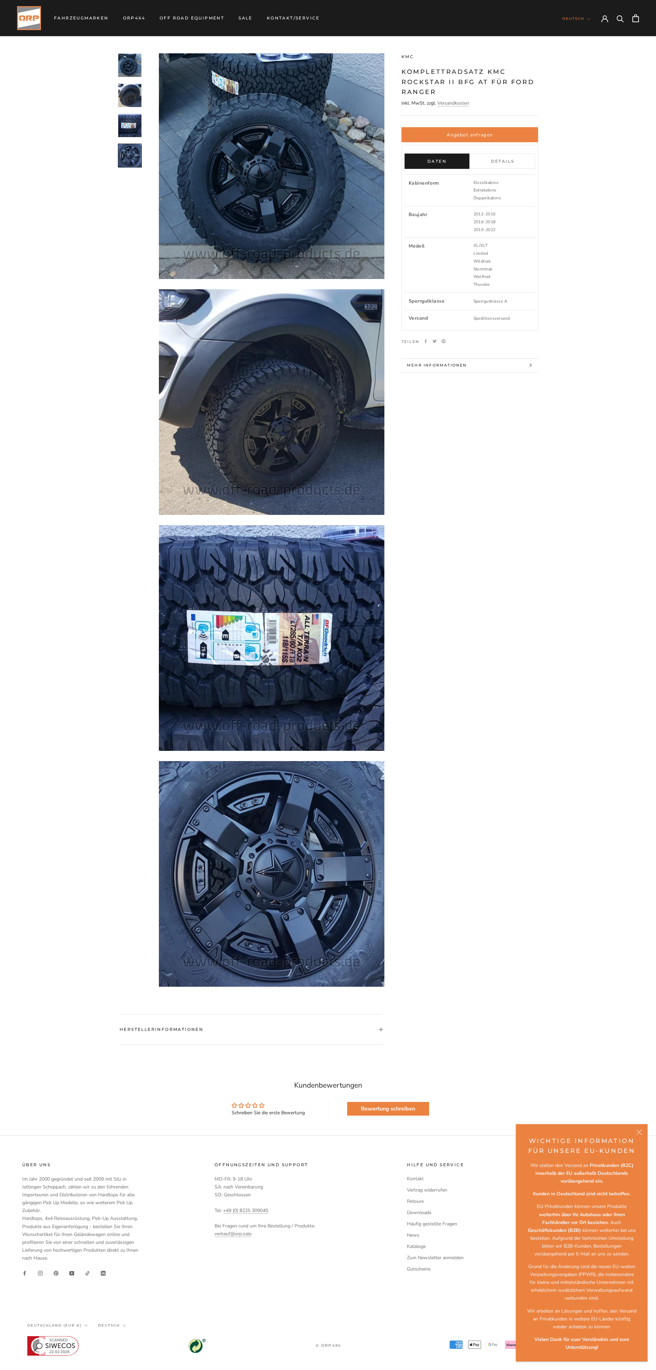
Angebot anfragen (470, 134)
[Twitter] (435, 341)
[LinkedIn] (103, 1273)
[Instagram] (40, 1273)
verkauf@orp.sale (233, 1234)
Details (503, 161)
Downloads (419, 1212)
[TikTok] (87, 1273)
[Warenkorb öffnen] (635, 18)
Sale (245, 18)
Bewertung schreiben (388, 1109)
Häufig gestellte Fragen (432, 1224)
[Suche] (620, 18)
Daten (437, 161)
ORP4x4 (134, 18)
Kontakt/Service (293, 18)
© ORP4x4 (328, 1345)
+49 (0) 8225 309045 (245, 1210)
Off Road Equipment (192, 18)
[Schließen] (639, 1132)
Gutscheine (418, 1269)
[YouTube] (71, 1273)
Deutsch (573, 18)
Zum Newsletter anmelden (435, 1257)
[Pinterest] (443, 341)
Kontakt (415, 1178)
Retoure (415, 1201)
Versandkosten (453, 103)
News (413, 1235)
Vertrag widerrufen (427, 1190)
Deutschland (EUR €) (54, 1325)
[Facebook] (426, 341)
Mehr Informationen (437, 365)
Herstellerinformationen (161, 1029)
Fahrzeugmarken (81, 18)
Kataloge (416, 1246)
